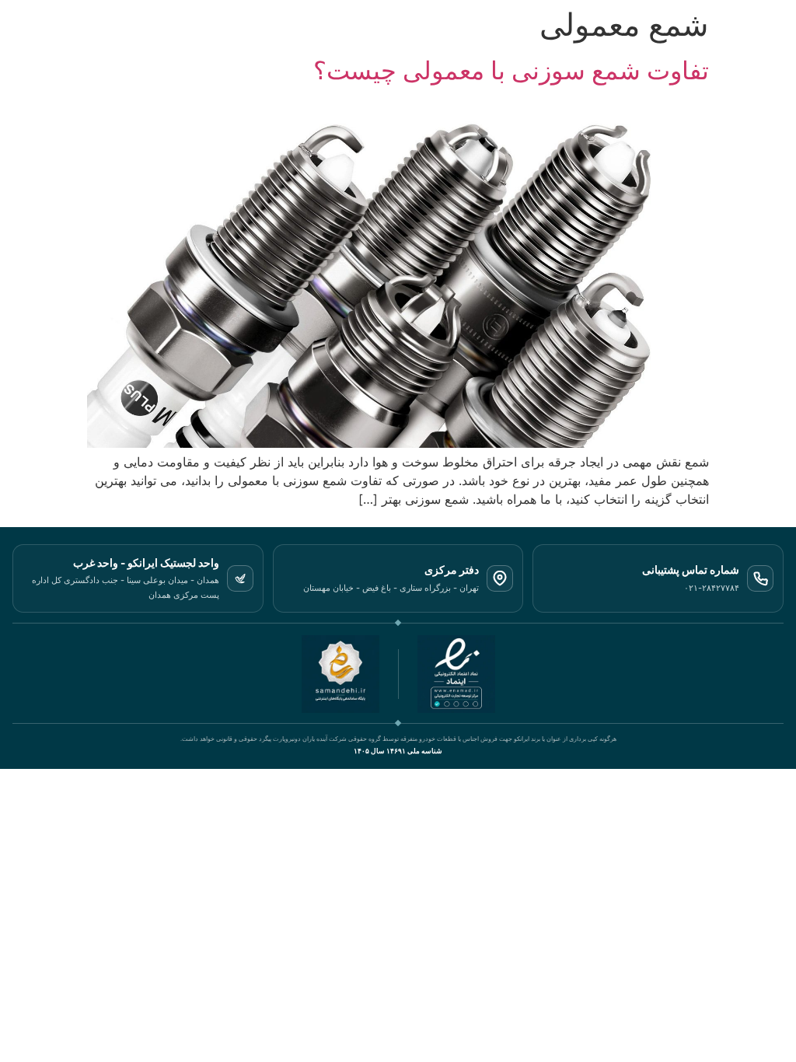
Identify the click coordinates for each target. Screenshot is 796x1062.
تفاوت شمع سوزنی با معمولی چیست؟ (511, 70)
